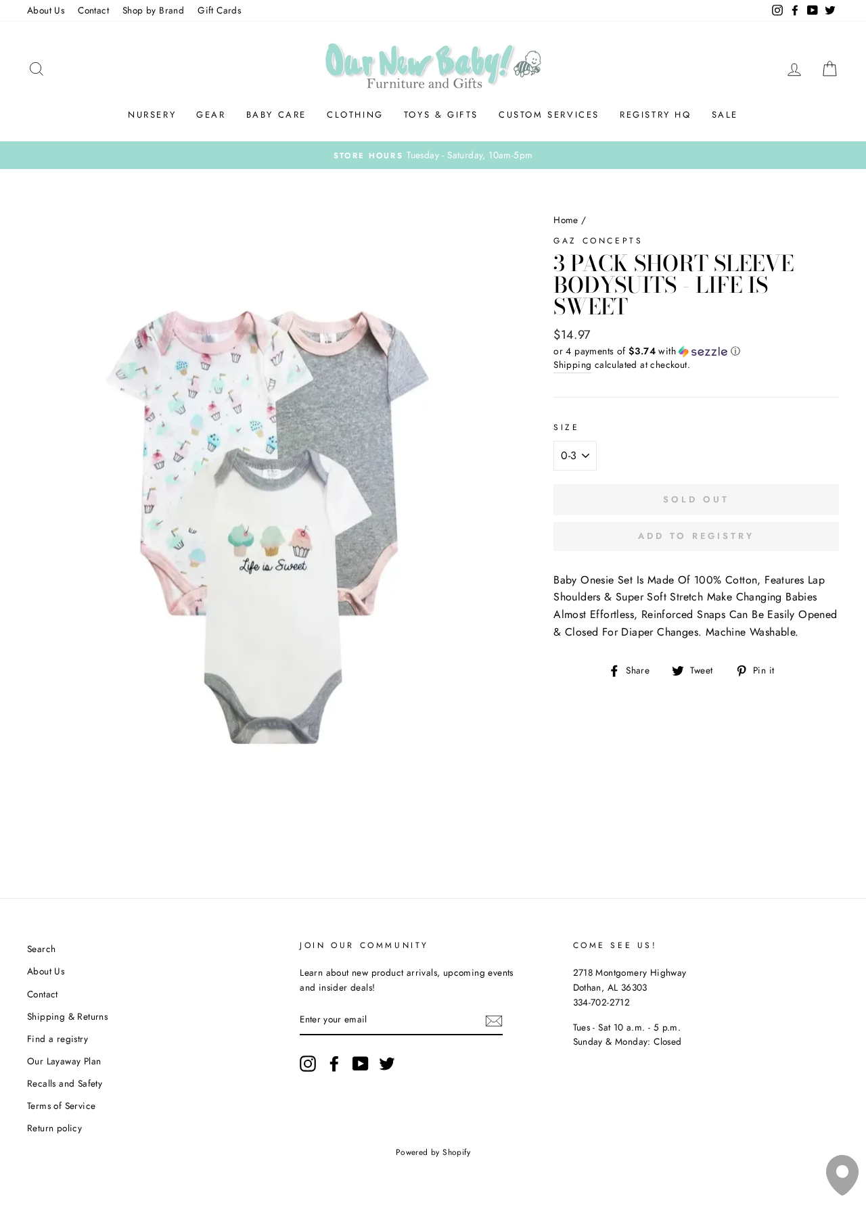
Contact (93, 10)
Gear (210, 114)
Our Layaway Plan (64, 1061)
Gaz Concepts (598, 241)
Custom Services (549, 114)
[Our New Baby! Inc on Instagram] (308, 1064)
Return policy (54, 1128)
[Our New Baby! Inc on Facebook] (334, 1064)
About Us (45, 10)
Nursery (152, 114)
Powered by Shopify (433, 1152)
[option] (433, 155)
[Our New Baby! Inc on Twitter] (387, 1064)
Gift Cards (219, 10)
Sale (725, 114)
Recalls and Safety (64, 1083)
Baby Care (276, 114)
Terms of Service (61, 1105)
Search (41, 948)
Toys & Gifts (441, 114)
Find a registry (57, 1038)
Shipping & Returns (67, 1016)
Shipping (572, 364)
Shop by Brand (153, 10)
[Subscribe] (494, 1020)
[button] (696, 351)
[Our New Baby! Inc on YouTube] (360, 1064)
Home (565, 220)
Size (566, 427)
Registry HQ (655, 114)
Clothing (355, 114)
